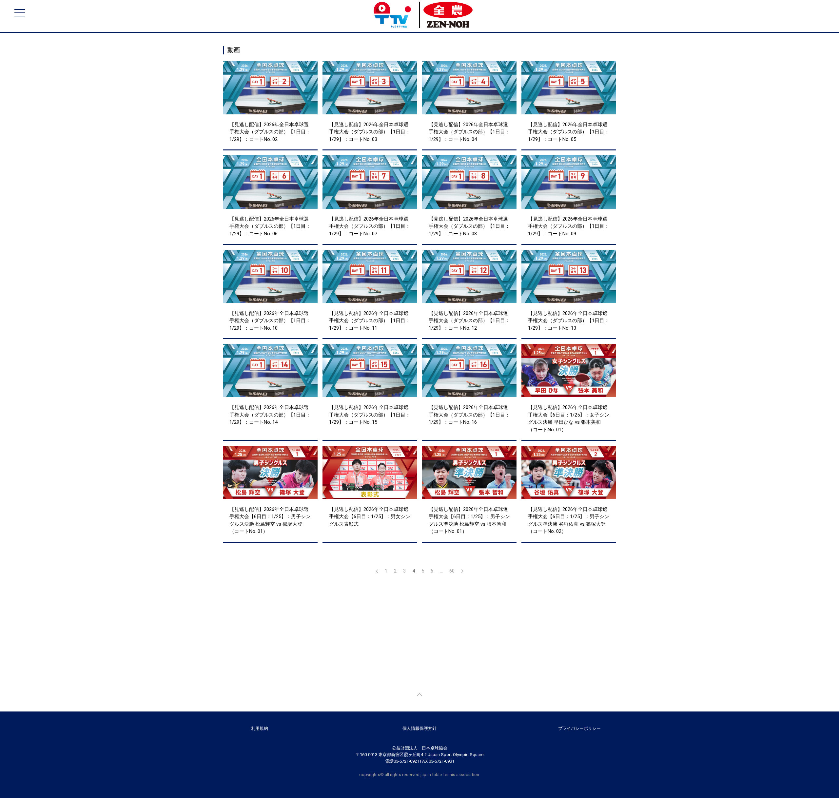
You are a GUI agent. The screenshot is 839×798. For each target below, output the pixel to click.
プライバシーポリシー (579, 728)
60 (452, 571)
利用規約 (259, 728)
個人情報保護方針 (419, 728)
